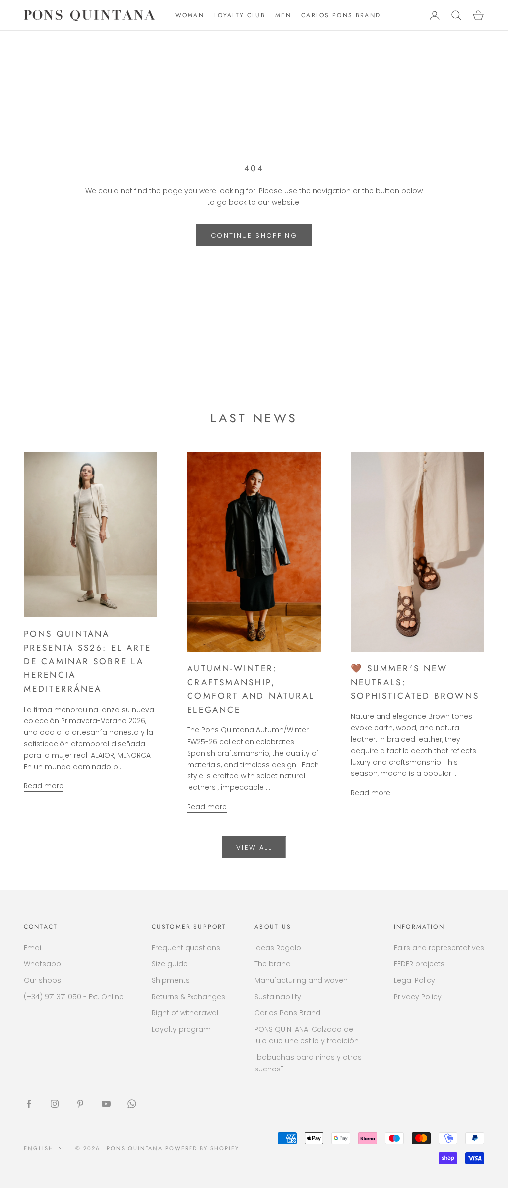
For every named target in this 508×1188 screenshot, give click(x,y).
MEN (283, 15)
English (39, 1148)
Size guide (170, 964)
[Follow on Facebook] (29, 1104)
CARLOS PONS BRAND (341, 15)
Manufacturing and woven (301, 980)
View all (254, 847)
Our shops (42, 980)
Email (33, 947)
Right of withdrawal (185, 1013)
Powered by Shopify (202, 1148)
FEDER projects (419, 964)
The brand (272, 964)
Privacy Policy (418, 997)
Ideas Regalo (277, 947)
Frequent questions (186, 947)
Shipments (171, 980)
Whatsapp (42, 964)
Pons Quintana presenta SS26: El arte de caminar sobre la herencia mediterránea (87, 661)
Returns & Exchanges (188, 997)
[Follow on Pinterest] (80, 1104)
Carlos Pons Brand (287, 1013)
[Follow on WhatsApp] (132, 1104)
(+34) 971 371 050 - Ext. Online (74, 997)
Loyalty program (181, 1029)
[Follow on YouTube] (106, 1104)
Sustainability (277, 997)
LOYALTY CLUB (239, 15)
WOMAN (189, 15)
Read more (44, 786)
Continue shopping (254, 235)
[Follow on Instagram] (55, 1104)
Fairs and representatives (439, 947)
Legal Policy (414, 980)
